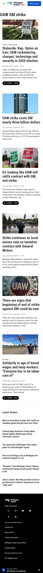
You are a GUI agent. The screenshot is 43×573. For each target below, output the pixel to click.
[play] (3, 570)
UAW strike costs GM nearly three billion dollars (21, 120)
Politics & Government (9, 45)
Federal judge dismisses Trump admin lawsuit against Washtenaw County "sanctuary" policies (18, 434)
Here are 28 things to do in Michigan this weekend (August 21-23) (20, 456)
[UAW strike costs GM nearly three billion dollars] (20, 104)
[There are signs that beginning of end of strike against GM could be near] (20, 286)
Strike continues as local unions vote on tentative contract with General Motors (20, 244)
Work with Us (9, 532)
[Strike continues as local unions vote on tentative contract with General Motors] (20, 223)
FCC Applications (11, 558)
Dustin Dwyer (6, 381)
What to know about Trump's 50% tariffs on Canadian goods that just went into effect (20, 421)
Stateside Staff (7, 66)
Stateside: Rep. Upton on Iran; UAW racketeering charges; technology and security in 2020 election (20, 54)
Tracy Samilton (7, 127)
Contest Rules (10, 548)
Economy (5, 359)
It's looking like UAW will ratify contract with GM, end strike (20, 176)
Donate (35, 4)
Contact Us (9, 527)
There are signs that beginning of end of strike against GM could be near (21, 304)
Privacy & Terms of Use (13, 553)
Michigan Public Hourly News (15, 543)
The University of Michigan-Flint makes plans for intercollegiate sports (19, 446)
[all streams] (40, 570)
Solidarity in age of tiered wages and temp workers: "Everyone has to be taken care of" (20, 369)
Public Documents (11, 538)
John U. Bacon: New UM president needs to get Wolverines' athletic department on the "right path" (21, 482)
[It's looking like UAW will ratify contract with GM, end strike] (20, 158)
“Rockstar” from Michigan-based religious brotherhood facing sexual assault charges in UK (20, 469)
